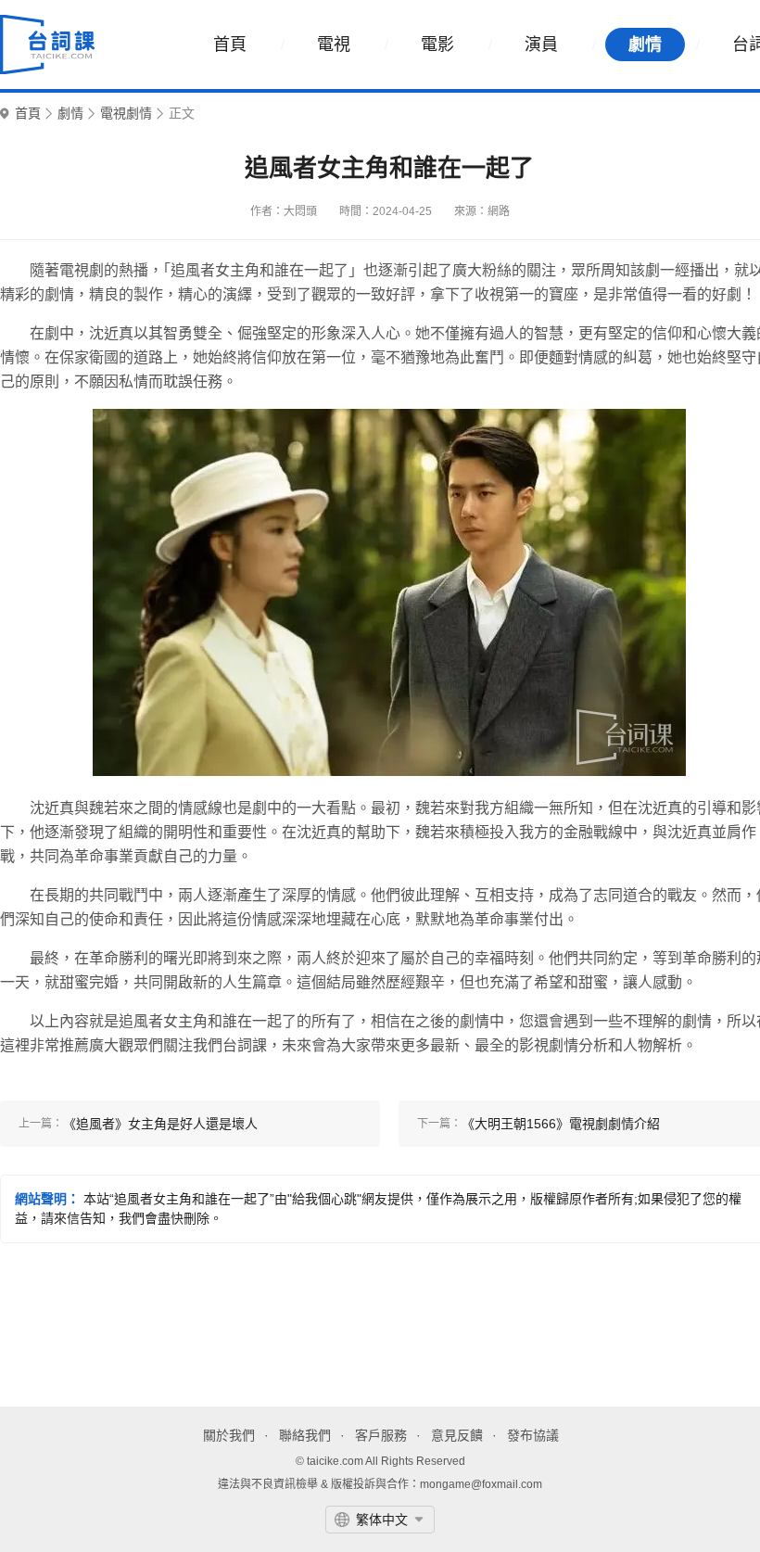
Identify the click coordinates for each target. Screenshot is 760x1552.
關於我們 (229, 1435)
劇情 (645, 44)
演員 (541, 44)
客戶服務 (381, 1435)
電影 (437, 44)
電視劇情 (126, 114)
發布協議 (533, 1435)
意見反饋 (457, 1435)
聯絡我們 (305, 1435)
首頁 (230, 44)
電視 (333, 44)
